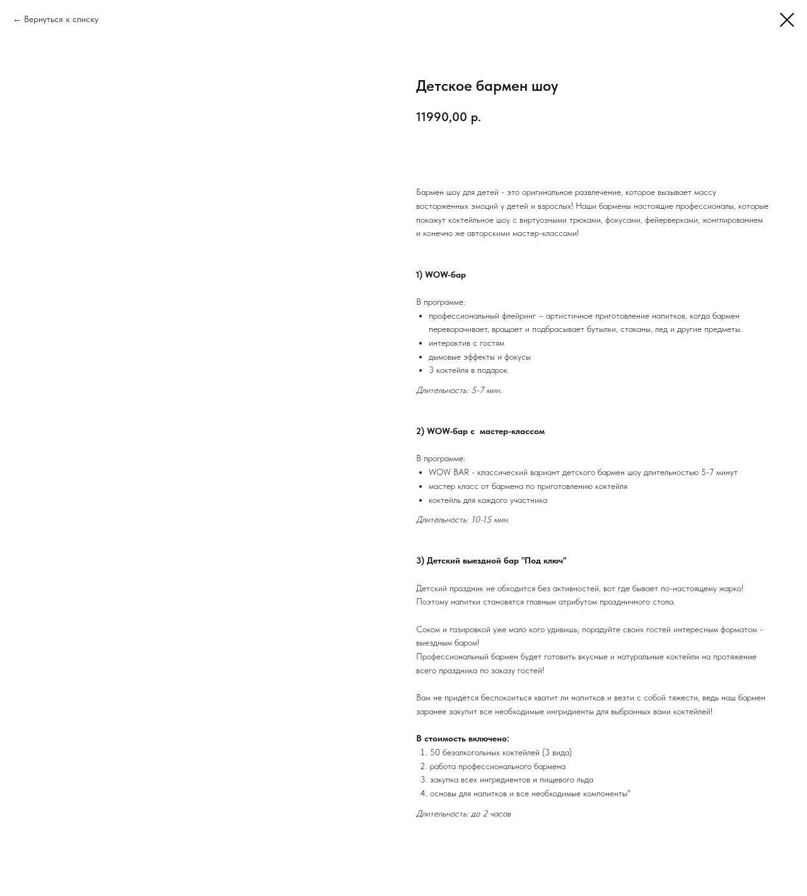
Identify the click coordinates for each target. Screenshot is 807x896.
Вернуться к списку (61, 19)
